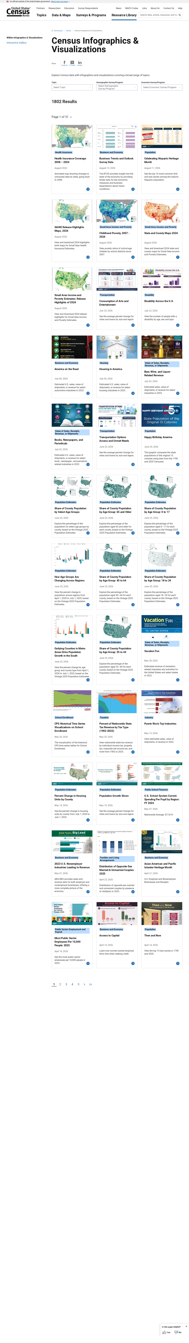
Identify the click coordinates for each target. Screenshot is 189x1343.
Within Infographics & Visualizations (24, 37)
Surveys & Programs (91, 15)
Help (180, 8)
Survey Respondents (88, 8)
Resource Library (124, 15)
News (118, 8)
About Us (155, 8)
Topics (41, 15)
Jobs (144, 8)
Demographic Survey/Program (109, 82)
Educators (69, 8)
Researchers (54, 8)
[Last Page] (90, 985)
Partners (41, 8)
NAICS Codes (131, 8)
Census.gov (58, 31)
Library (69, 31)
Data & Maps (61, 15)
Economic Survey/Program (153, 82)
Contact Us (168, 8)
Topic (54, 82)
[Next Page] (70, 117)
